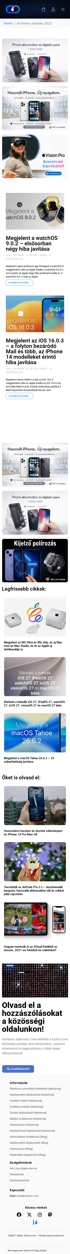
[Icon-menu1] (63, 9)
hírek (43, 255)
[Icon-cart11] (43, 9)
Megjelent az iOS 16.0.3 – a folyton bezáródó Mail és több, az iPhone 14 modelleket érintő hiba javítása (35, 351)
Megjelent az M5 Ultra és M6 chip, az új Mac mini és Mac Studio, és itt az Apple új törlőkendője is (33, 646)
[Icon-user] (53, 9)
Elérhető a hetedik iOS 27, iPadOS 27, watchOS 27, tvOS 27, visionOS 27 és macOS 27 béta (34, 703)
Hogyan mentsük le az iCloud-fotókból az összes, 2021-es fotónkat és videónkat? (30, 948)
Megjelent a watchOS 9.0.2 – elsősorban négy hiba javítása (32, 243)
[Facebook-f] (19, 1214)
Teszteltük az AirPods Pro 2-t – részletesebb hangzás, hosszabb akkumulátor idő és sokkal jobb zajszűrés (34, 890)
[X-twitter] (29, 1214)
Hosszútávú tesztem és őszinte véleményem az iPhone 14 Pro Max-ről (33, 832)
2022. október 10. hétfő (21, 255)
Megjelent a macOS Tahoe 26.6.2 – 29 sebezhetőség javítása (29, 759)
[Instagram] (39, 1214)
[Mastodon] (50, 1214)
